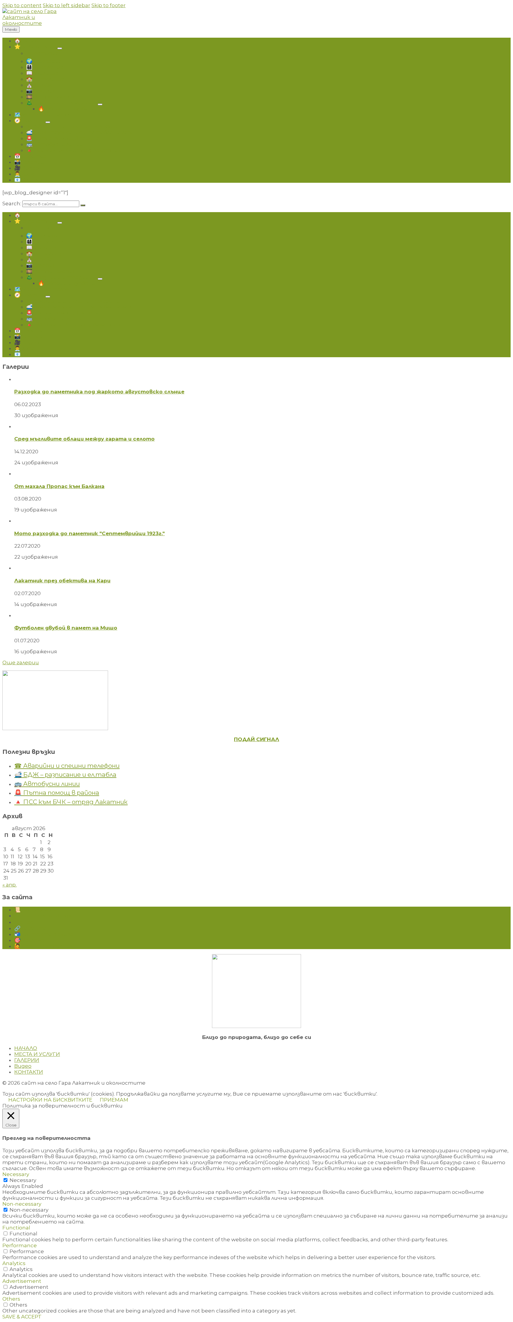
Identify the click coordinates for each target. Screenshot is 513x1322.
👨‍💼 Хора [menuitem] (24, 174)
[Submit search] (82, 205)
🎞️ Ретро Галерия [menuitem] (51, 97)
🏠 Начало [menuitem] (27, 41)
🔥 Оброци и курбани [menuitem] (66, 109)
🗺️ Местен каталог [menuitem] (41, 114)
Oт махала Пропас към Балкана (59, 486)
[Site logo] (38, 23)
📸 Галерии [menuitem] (29, 162)
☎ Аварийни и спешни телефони (67, 765)
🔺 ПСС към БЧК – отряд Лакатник (71, 801)
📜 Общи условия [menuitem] (37, 910)
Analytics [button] (14, 1263)
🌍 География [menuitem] (44, 61)
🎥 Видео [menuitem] (26, 168)
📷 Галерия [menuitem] (41, 91)
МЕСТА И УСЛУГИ (37, 1054)
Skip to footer (108, 5)
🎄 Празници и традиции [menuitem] (61, 103)
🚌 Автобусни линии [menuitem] (54, 144)
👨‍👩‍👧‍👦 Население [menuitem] (44, 67)
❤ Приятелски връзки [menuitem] (44, 916)
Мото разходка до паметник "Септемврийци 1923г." (89, 533)
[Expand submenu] (59, 48)
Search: (11, 203)
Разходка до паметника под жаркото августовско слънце (99, 392)
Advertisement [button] (21, 1281)
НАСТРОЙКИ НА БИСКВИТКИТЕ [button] (50, 1100)
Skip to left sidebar (66, 5)
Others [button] (11, 1299)
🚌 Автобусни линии (47, 783)
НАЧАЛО (25, 1048)
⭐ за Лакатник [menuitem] (35, 47)
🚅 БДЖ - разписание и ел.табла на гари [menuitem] (80, 132)
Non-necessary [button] (21, 1204)
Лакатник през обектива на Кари (62, 581)
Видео (22, 1066)
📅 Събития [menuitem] (30, 156)
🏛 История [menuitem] (42, 53)
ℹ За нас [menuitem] (24, 922)
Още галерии (20, 662)
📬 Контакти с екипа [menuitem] (43, 934)
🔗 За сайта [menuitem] (30, 928)
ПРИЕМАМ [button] (114, 1100)
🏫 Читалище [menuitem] (45, 79)
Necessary (23, 1180)
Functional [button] (16, 1228)
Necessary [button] (15, 1174)
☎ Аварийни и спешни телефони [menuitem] (73, 126)
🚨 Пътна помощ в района (56, 792)
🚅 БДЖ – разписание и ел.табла (65, 774)
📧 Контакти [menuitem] (33, 180)
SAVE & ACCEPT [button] (22, 1317)
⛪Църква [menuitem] (39, 85)
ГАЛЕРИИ (26, 1060)
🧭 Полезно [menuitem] (29, 120)
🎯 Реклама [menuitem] (29, 940)
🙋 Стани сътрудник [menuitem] (43, 946)
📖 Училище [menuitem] (42, 73)
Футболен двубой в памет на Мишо (65, 628)
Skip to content (22, 5)
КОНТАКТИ (28, 1072)
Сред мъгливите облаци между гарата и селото (84, 439)
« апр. (9, 885)
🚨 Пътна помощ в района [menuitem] (62, 138)
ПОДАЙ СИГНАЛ (256, 739)
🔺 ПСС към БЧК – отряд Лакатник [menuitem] (73, 150)
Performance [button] (19, 1245)
